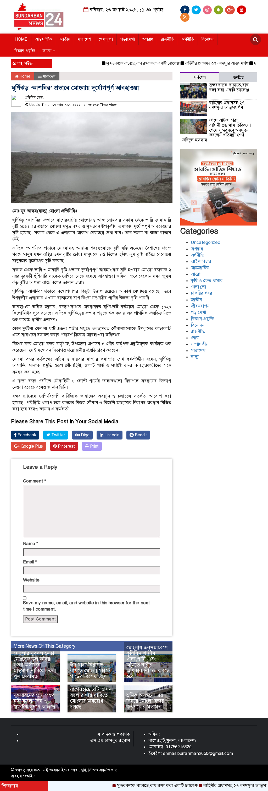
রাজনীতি (167, 39)
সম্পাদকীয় (200, 344)
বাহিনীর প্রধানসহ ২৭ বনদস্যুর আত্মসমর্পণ (202, 63)
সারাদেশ (84, 39)
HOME (21, 39)
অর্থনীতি (188, 39)
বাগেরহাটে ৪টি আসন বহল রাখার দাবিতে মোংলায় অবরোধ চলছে (90, 698)
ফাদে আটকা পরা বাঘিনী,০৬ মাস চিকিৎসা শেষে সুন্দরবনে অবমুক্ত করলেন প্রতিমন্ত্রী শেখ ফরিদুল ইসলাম (216, 130)
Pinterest (66, 446)
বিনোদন (208, 39)
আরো (47, 50)
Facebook (26, 435)
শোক (195, 337)
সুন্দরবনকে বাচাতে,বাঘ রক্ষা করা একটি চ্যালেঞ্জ (128, 63)
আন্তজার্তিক (43, 39)
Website (31, 580)
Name (30, 543)
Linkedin (111, 435)
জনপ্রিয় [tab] (238, 77)
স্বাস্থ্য (195, 357)
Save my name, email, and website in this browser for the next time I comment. (86, 606)
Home (24, 76)
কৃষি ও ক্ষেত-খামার (207, 280)
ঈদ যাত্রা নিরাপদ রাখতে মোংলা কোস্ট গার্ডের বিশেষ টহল (90, 671)
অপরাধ (147, 39)
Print (94, 446)
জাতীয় (65, 39)
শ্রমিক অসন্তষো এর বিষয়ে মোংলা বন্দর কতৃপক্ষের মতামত (145, 701)
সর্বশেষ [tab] (200, 77)
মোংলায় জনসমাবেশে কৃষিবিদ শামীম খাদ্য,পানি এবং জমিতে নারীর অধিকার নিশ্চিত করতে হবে (148, 662)
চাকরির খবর (201, 293)
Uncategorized (205, 242)
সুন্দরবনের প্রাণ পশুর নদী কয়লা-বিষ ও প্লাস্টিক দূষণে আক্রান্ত (34, 701)
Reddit (140, 435)
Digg (85, 435)
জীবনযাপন (200, 306)
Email (30, 562)
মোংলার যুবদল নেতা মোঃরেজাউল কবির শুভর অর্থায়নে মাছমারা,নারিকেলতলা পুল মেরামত (35, 665)
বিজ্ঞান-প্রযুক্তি (25, 50)
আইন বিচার (201, 261)
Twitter (57, 435)
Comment (34, 481)
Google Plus (31, 446)
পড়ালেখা (127, 39)
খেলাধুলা (106, 39)
